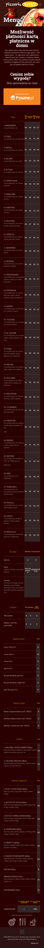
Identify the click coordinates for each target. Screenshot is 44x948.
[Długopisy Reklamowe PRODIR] (37, 943)
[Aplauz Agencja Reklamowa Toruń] (33, 943)
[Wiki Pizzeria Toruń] (22, 4)
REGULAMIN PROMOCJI (29, 939)
